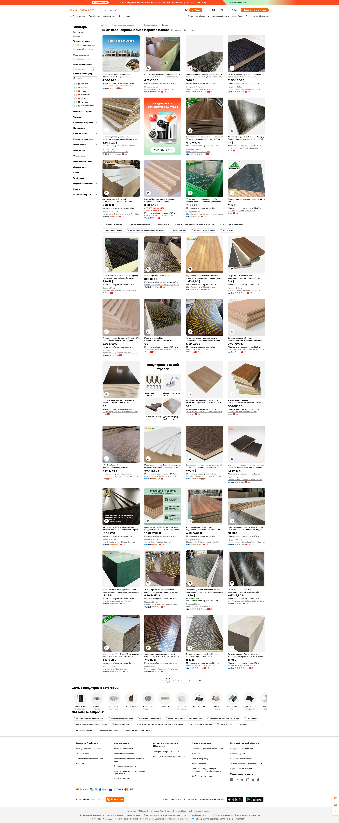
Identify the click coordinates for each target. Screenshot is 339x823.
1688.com (142, 811)
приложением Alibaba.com (212, 799)
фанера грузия (163, 225)
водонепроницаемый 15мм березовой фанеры (147, 230)
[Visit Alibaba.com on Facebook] (231, 779)
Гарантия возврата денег (124, 754)
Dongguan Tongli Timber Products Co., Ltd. (120, 353)
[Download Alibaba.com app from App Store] (235, 799)
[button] (186, 10)
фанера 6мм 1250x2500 (109, 730)
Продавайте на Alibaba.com (241, 749)
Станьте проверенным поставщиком (246, 764)
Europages (208, 811)
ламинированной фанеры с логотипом (224, 718)
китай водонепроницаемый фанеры (90, 718)
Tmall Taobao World (156, 811)
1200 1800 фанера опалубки (201, 724)
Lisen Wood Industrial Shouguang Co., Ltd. (161, 284)
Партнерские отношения (241, 769)
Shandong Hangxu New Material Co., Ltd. (160, 349)
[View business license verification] (193, 819)
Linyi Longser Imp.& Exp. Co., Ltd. (241, 210)
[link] (335, 797)
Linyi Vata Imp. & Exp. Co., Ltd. (198, 152)
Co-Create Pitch (82, 754)
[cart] (222, 10)
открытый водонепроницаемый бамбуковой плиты (196, 225)
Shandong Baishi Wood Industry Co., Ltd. (161, 89)
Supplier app (175, 799)
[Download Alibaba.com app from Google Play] (255, 799)
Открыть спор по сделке (202, 759)
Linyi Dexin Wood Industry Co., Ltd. (242, 412)
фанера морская (226, 724)
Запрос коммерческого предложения (169, 756)
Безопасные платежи (123, 749)
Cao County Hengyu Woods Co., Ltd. (159, 215)
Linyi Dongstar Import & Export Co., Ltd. (118, 542)
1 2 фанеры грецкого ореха (233, 225)
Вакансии (79, 764)
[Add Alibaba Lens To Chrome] (115, 799)
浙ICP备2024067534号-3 (237, 819)
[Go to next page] (205, 680)
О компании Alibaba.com (86, 743)
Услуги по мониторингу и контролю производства (129, 772)
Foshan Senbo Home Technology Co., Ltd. (119, 86)
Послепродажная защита (125, 766)
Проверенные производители (166, 751)
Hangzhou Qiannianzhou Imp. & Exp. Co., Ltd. (204, 476)
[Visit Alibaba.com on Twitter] (242, 779)
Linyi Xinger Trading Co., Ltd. (197, 349)
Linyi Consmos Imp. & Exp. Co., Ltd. (200, 287)
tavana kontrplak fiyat (84, 730)
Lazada (169, 811)
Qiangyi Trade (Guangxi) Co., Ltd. (157, 542)
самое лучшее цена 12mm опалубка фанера (185, 718)
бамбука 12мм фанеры (114, 225)
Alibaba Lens (89, 799)
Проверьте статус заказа (241, 759)
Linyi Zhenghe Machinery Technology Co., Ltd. (121, 476)
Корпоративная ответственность (89, 759)
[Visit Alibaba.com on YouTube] (253, 779)
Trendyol (197, 811)
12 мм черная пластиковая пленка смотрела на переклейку (160, 724)
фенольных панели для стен (122, 718)
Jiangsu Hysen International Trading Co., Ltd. (246, 89)
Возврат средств (198, 764)
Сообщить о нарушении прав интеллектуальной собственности (206, 770)
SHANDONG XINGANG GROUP (115, 152)
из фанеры (244, 724)
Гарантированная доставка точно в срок (129, 760)
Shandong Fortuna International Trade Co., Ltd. (121, 290)
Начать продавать (237, 754)
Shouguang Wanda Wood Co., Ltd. (200, 89)
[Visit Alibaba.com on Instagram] (247, 779)
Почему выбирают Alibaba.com (88, 749)
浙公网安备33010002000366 (212, 819)
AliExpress (132, 811)
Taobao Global (180, 811)
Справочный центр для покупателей (207, 749)
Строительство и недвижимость (125, 25)
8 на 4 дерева (228, 230)
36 (200, 680)
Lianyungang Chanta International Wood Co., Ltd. (121, 214)
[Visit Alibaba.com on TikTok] (258, 779)
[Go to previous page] (162, 680)
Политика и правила (122, 778)
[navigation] (85, 353)
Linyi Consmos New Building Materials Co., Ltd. (204, 214)
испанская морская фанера (204, 230)
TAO (190, 811)
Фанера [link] (165, 25)
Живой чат (195, 754)
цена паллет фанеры (114, 230)
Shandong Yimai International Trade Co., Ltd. (246, 349)
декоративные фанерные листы (138, 730)
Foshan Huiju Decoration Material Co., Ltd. (245, 480)
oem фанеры (252, 718)
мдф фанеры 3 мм (180, 230)
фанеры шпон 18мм (122, 724)
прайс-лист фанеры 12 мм (150, 718)
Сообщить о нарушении (201, 776)
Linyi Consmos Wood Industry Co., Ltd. (160, 476)
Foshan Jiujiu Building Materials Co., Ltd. (244, 290)
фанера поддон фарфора (140, 225)
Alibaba (104, 25)
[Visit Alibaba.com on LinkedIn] (237, 779)
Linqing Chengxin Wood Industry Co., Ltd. (245, 148)
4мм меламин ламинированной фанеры (91, 724)
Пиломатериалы (150, 25)
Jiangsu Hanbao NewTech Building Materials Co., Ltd (204, 412)
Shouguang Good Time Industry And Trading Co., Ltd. (121, 412)
